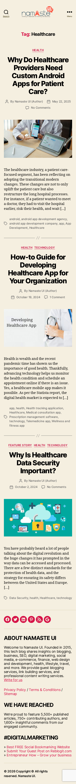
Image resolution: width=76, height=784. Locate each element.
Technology (44, 247)
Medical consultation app (43, 412)
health (20, 408)
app (61, 223)
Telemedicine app (38, 421)
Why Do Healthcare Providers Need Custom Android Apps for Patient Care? (38, 76)
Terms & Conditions (44, 690)
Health (38, 50)
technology (17, 421)
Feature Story (20, 445)
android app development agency (44, 219)
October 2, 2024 (26, 487)
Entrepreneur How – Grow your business (39, 755)
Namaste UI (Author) (29, 101)
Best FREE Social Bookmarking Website (38, 747)
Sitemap (10, 694)
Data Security (18, 598)
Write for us (13, 680)
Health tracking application (44, 408)
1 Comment (57, 297)
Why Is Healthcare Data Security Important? (38, 463)
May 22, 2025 (61, 101)
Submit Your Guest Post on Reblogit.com (39, 751)
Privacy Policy (15, 690)
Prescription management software (33, 417)
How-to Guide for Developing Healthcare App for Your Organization (38, 269)
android (14, 219)
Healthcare (36, 228)
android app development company (33, 223)
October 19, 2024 (28, 297)
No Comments (40, 107)
